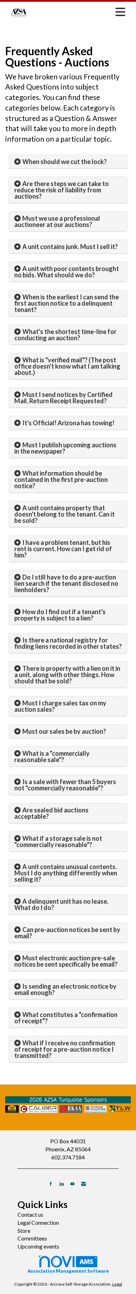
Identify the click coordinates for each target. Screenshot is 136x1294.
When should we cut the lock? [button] (64, 161)
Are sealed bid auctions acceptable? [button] (51, 813)
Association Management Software (68, 1271)
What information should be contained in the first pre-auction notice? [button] (61, 479)
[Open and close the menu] (81, 11)
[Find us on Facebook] (51, 1183)
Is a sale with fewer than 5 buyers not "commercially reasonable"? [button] (65, 785)
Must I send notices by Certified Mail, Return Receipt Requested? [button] (63, 398)
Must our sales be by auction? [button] (64, 731)
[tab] (68, 162)
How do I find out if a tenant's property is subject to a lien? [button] (60, 615)
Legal (117, 1284)
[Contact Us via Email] (83, 1183)
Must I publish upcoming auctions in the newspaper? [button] (65, 448)
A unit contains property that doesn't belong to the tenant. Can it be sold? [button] (64, 514)
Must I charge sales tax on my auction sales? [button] (60, 706)
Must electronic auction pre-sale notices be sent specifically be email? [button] (66, 961)
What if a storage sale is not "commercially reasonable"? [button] (58, 841)
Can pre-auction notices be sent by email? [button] (67, 933)
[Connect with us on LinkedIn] (62, 1183)
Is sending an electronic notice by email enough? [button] (65, 989)
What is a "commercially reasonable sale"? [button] (52, 756)
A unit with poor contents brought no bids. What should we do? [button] (66, 272)
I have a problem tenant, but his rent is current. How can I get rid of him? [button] (63, 549)
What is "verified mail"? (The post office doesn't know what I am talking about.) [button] (67, 366)
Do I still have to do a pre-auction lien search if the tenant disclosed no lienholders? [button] (66, 583)
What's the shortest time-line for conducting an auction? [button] (65, 335)
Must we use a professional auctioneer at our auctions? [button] (57, 221)
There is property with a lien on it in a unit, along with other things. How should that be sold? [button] (67, 674)
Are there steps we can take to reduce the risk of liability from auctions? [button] (61, 190)
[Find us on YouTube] (72, 1183)
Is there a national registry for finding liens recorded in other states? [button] (68, 643)
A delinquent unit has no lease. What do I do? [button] (61, 904)
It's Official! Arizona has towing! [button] (68, 423)
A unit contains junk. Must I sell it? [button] (70, 246)
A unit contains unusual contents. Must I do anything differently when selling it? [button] (65, 873)
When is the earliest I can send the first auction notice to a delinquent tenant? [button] (66, 303)
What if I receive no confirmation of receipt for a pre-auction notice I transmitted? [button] (64, 1049)
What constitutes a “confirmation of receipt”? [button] (66, 1018)
